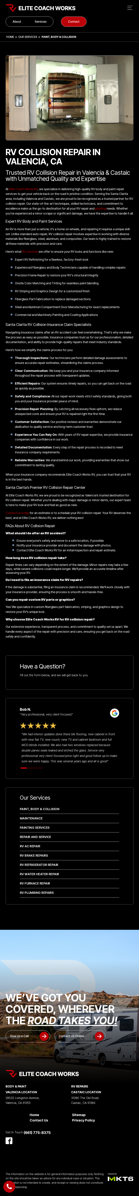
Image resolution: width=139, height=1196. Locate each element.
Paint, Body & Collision (39, 809)
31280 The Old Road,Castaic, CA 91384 (85, 1100)
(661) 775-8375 (37, 1132)
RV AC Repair (30, 846)
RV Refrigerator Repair (39, 865)
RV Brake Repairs (34, 855)
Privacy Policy (83, 1120)
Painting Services (35, 827)
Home (10, 37)
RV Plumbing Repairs (37, 892)
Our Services (27, 37)
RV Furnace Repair (35, 883)
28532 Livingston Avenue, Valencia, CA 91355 (23, 1100)
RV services (30, 251)
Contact (74, 21)
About (17, 21)
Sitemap (79, 1115)
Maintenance (31, 818)
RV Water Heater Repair (39, 874)
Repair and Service (35, 837)
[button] (28, 1036)
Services (40, 21)
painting (100, 208)
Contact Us (39, 1120)
